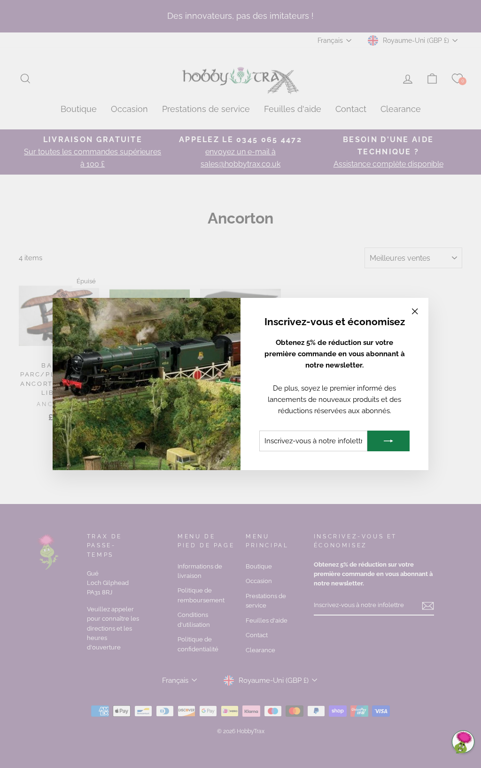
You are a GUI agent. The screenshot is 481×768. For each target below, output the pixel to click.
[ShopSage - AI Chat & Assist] (463, 741)
